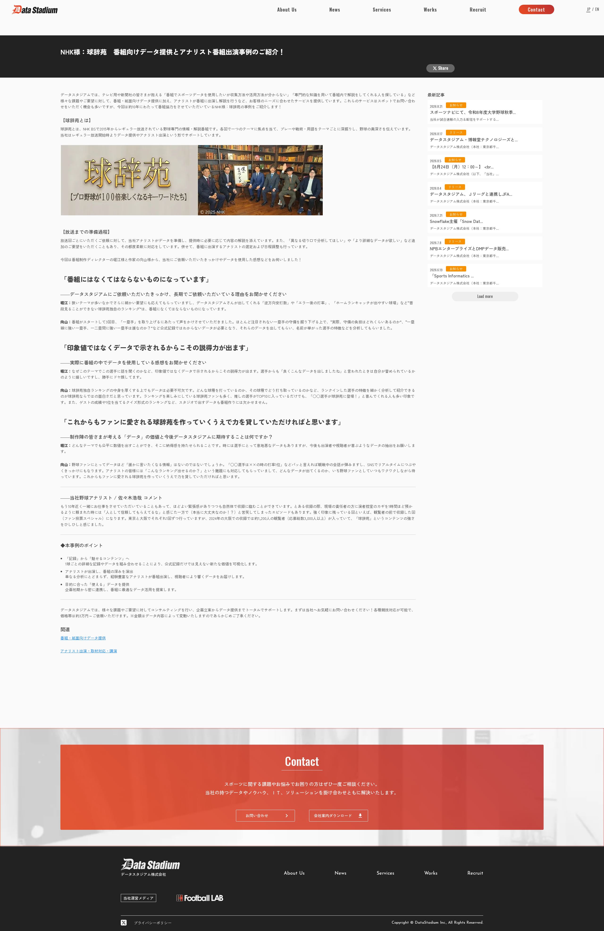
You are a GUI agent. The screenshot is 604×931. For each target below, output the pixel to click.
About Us (287, 9)
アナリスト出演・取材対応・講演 (88, 651)
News (334, 9)
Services (382, 9)
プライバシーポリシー (153, 922)
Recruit (478, 9)
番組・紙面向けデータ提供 (83, 638)
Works (430, 9)
